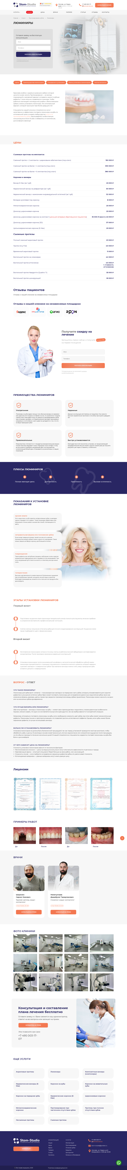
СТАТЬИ (83, 12)
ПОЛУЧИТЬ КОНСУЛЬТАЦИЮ (33, 54)
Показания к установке (56, 82)
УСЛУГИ (16, 12)
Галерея (50, 1150)
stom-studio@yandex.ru (99, 1145)
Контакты (51, 1155)
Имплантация (70, 1143)
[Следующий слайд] (122, 838)
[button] (87, 6)
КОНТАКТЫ (105, 12)
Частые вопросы (100, 82)
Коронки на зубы (58, 1084)
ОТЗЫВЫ (95, 12)
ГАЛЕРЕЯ (69, 12)
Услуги (23, 18)
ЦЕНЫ (43, 12)
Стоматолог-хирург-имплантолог (62, 900)
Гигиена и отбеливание (73, 1155)
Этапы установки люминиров (79, 82)
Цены (17, 82)
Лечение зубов (70, 1147)
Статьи (50, 1152)
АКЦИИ (29, 12)
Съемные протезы (59, 1120)
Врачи (50, 1147)
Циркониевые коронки (95, 1096)
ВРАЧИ (55, 12)
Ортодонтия (69, 1152)
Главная (15, 18)
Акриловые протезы (25, 1072)
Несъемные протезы (25, 1120)
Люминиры (55, 1072)
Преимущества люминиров (33, 82)
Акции (50, 1143)
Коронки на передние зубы (28, 1096)
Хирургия (68, 1150)
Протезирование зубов (36, 18)
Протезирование (71, 1145)
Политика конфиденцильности (57, 1168)
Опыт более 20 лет (23, 905)
